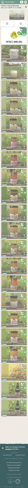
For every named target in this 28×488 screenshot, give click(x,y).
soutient (8, 449)
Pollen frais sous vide (9, 377)
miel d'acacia (6, 94)
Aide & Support (20, 486)
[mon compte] (25, 2)
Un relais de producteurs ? (14, 462)
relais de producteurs (13, 5)
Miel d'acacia (6, 129)
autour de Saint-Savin (14, 474)
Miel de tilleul (6, 306)
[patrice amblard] (14, 35)
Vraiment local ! (7, 455)
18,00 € (4, 114)
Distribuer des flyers (14, 468)
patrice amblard (14, 41)
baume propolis (7, 58)
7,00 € (4, 132)
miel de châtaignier (8, 200)
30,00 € (4, 79)
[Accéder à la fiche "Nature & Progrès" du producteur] (22, 30)
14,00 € (4, 380)
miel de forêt (6, 253)
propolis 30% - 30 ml (8, 413)
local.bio (14, 453)
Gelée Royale (6, 76)
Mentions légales (8, 486)
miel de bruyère (7, 147)
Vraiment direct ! (20, 455)
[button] (10, 2)
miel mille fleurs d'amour (10, 324)
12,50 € (4, 96)
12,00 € (4, 398)
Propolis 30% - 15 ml (8, 395)
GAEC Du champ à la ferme (14, 458)
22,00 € (4, 61)
